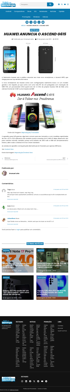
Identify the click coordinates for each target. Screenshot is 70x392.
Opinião (61, 11)
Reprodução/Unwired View (24, 152)
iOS (35, 11)
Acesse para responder (12, 199)
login (18, 229)
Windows (36, 17)
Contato (60, 326)
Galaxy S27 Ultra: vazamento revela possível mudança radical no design (26, 355)
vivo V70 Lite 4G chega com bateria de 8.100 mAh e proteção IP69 (39, 357)
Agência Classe (14, 390)
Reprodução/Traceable (30, 132)
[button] (27, 22)
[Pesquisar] (50, 4)
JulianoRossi (11, 218)
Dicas (29, 11)
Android (8, 11)
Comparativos (19, 11)
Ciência (45, 17)
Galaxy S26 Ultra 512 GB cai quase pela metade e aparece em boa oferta (53, 356)
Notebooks (43, 11)
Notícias (53, 11)
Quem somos (62, 331)
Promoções (26, 17)
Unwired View (9, 149)
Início (23, 25)
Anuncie (60, 328)
